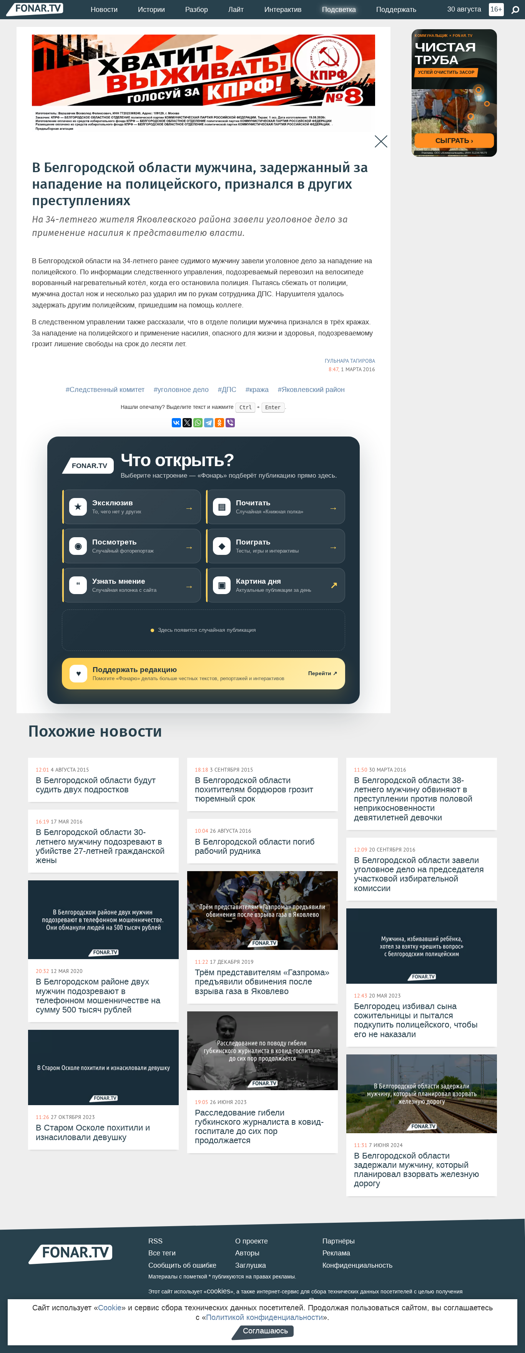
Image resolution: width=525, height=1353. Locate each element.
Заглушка (250, 1265)
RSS (155, 1241)
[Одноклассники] (219, 422)
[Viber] (230, 422)
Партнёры (338, 1241)
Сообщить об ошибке (182, 1265)
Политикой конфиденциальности (264, 1317)
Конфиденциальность (357, 1265)
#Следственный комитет (105, 389)
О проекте (251, 1241)
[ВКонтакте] (176, 422)
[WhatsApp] (198, 422)
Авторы (247, 1253)
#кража (257, 389)
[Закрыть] (381, 141)
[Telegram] (208, 422)
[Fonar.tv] (34, 9)
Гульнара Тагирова (350, 360)
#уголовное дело (181, 389)
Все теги (162, 1253)
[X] (187, 422)
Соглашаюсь (265, 1331)
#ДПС (227, 389)
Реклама (336, 1253)
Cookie (109, 1308)
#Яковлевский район (311, 389)
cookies (218, 1291)
